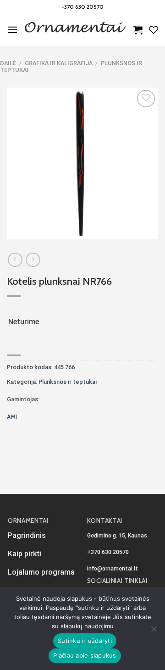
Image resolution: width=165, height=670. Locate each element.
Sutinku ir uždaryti (85, 640)
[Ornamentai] (75, 30)
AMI (12, 417)
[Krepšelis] (138, 30)
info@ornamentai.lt (112, 568)
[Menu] (12, 29)
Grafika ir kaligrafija (59, 63)
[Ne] (153, 631)
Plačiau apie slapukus (84, 655)
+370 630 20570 (83, 6)
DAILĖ (8, 63)
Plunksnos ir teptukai (67, 381)
